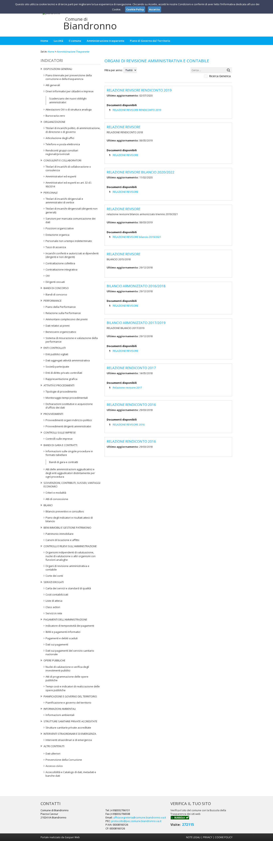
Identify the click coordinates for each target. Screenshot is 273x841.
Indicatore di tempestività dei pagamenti (70, 625)
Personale (51, 192)
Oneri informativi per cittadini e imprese (70, 91)
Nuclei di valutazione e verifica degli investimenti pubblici (67, 668)
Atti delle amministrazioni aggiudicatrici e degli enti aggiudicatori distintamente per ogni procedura (70, 472)
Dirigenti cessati (55, 282)
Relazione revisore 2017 (127, 387)
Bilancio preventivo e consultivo (65, 511)
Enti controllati (55, 348)
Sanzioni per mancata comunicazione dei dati (71, 220)
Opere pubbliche (54, 660)
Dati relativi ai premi (58, 325)
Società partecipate (57, 366)
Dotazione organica (57, 235)
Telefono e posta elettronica (63, 144)
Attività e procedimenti (59, 385)
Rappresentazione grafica (61, 379)
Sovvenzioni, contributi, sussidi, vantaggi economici (72, 484)
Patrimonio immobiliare (60, 534)
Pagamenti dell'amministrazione (65, 619)
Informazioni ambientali (60, 709)
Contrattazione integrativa (61, 269)
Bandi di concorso (56, 288)
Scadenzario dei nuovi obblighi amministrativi (68, 100)
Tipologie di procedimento (61, 391)
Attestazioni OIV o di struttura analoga (69, 109)
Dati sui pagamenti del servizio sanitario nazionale (70, 652)
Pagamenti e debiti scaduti (62, 638)
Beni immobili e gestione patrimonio (67, 527)
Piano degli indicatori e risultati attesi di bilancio (69, 519)
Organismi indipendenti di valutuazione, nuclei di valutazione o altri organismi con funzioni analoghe (71, 556)
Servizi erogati (54, 582)
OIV (48, 275)
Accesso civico (54, 766)
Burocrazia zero (55, 115)
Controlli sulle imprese (60, 432)
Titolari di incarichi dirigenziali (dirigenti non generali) (72, 210)
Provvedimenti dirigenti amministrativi (68, 426)
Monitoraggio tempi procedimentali (67, 398)
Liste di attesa (54, 600)
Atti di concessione (57, 499)
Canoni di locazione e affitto (62, 540)
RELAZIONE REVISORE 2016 (128, 424)
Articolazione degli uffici (60, 138)
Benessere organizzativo (61, 332)
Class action (53, 607)
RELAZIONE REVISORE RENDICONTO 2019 (137, 110)
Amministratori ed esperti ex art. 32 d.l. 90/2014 (69, 184)
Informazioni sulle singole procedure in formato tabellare (69, 453)
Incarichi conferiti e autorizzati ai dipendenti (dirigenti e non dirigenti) (72, 255)
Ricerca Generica (220, 76)
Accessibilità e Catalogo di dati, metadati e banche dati (71, 773)
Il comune (75, 41)
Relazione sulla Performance (63, 313)
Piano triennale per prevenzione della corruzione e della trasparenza (69, 77)
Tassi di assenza (56, 247)
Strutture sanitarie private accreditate (70, 721)
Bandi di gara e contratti (60, 445)
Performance (53, 300)
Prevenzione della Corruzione (64, 759)
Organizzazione (54, 122)
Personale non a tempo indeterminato (69, 241)
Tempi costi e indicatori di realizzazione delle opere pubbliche (73, 688)
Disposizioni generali (58, 69)
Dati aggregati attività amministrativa (68, 360)
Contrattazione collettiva (60, 263)
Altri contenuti (54, 746)
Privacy (207, 837)
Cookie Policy (223, 837)
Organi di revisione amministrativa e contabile (67, 567)
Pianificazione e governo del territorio (70, 696)
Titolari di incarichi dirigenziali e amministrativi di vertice (64, 200)
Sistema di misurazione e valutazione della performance (72, 339)
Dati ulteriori (53, 753)
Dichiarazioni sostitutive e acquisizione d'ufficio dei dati (69, 405)
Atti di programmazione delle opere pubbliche (67, 678)
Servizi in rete (54, 613)
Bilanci (48, 505)
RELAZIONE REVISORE (125, 155)
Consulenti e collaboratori (62, 160)
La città (58, 41)
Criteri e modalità (56, 492)
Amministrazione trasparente (105, 41)
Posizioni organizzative (60, 228)
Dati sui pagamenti (57, 644)
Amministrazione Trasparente (73, 51)
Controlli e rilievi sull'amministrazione (70, 546)
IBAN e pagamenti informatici (63, 632)
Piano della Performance (61, 307)
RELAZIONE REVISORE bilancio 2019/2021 (137, 237)
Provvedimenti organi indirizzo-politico (69, 420)
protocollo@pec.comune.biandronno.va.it (136, 821)
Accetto (154, 9)
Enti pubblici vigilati (57, 354)
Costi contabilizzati (57, 594)
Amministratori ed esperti (61, 176)
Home (44, 41)
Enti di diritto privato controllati (64, 373)
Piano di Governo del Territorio (150, 41)
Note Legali (193, 837)
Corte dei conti (54, 576)
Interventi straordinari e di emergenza (70, 734)
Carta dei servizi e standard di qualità (68, 588)
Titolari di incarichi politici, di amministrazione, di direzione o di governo (73, 129)
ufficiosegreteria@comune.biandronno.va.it (139, 817)
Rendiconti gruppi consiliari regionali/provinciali (62, 152)
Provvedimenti (53, 414)
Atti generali (53, 85)
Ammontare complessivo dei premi (67, 319)
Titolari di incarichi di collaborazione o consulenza (68, 168)
